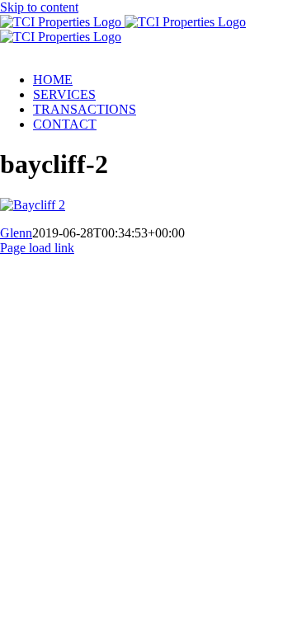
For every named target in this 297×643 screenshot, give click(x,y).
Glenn (16, 233)
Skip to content (39, 7)
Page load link (37, 248)
